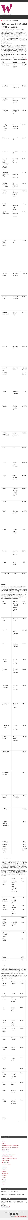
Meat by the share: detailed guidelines (9, 1158)
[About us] (14, 1214)
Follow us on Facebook (5, 1206)
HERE (26, 59)
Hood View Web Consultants (20, 1216)
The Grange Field (5, 1162)
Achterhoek (4, 1171)
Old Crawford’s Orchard (6, 1164)
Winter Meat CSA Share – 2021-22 (8, 1154)
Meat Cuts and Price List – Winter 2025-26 (10, 1147)
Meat (4, 1141)
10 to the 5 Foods (5, 1149)
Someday (3, 1182)
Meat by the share (5, 1160)
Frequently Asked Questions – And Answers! (10, 1145)
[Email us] (17, 1214)
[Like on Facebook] (11, 1214)
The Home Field (5, 1173)
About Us (3, 1143)
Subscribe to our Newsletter (7, 1156)
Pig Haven (4, 1179)
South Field (4, 1177)
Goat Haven (4, 1175)
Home (3, 1139)
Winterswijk (4, 1169)
